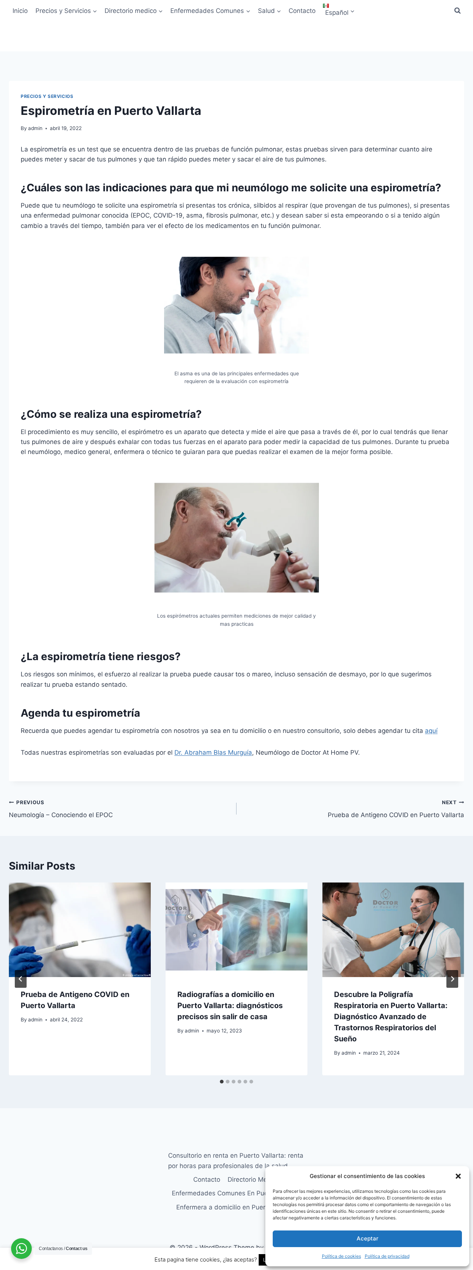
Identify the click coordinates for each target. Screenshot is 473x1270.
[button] (458, 1176)
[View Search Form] (457, 10)
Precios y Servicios (47, 96)
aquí (431, 730)
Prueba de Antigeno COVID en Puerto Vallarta (396, 809)
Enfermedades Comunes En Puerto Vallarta (236, 1193)
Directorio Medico (254, 1179)
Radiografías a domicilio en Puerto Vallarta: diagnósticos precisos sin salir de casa (230, 1005)
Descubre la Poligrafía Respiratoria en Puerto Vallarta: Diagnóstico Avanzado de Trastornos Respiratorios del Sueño (391, 1016)
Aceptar (367, 1238)
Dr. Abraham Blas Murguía (213, 752)
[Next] (452, 979)
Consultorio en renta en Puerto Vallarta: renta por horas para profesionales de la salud (235, 1160)
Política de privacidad (387, 1256)
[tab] (222, 1081)
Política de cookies (341, 1256)
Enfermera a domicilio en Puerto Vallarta (236, 1207)
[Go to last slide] (21, 979)
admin (35, 128)
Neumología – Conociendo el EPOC (61, 809)
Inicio (20, 10)
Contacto (302, 10)
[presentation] (80, 929)
